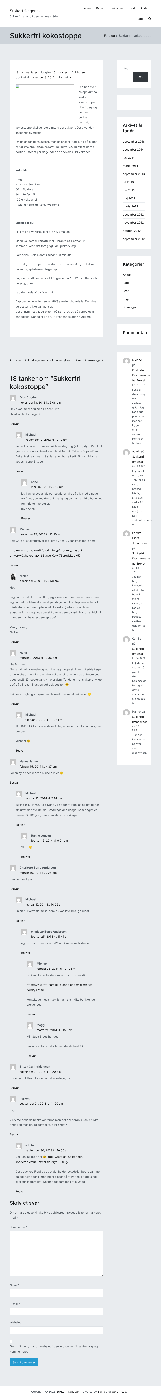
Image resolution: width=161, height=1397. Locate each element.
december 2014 (133, 149)
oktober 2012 (132, 230)
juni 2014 (129, 157)
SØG (140, 76)
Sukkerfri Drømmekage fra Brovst (141, 375)
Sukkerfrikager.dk (25, 11)
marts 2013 (130, 206)
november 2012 (133, 222)
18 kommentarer (26, 72)
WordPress (119, 1391)
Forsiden (85, 8)
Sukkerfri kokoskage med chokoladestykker (42, 360)
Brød (132, 8)
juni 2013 (129, 190)
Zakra (101, 1391)
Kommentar (18, 1227)
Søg (125, 68)
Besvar (14, 423)
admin (136, 451)
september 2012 (134, 239)
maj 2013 (129, 198)
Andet (144, 8)
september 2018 (134, 141)
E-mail (15, 1303)
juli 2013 (128, 182)
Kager (100, 8)
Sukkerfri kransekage (86, 360)
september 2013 (134, 174)
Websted (16, 1322)
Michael (80, 72)
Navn (14, 1285)
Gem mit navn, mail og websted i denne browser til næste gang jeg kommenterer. (54, 1349)
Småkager (116, 8)
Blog (140, 18)
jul (70, 77)
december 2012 (133, 214)
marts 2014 (130, 165)
